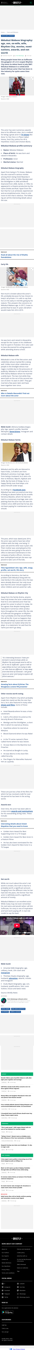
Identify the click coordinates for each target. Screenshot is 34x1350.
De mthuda (5, 1011)
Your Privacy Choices (19, 1349)
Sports (3, 1149)
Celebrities (4, 1082)
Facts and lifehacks (12, 32)
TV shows (25, 134)
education (13, 978)
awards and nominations (22, 811)
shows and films (8, 705)
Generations (15, 431)
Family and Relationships (7, 1140)
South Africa (4, 1109)
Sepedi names (6, 1008)
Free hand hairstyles (18, 1008)
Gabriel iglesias (15, 1011)
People (3, 1131)
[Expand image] (32, 78)
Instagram (5, 972)
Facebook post (19, 490)
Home (3, 32)
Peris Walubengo (20, 55)
